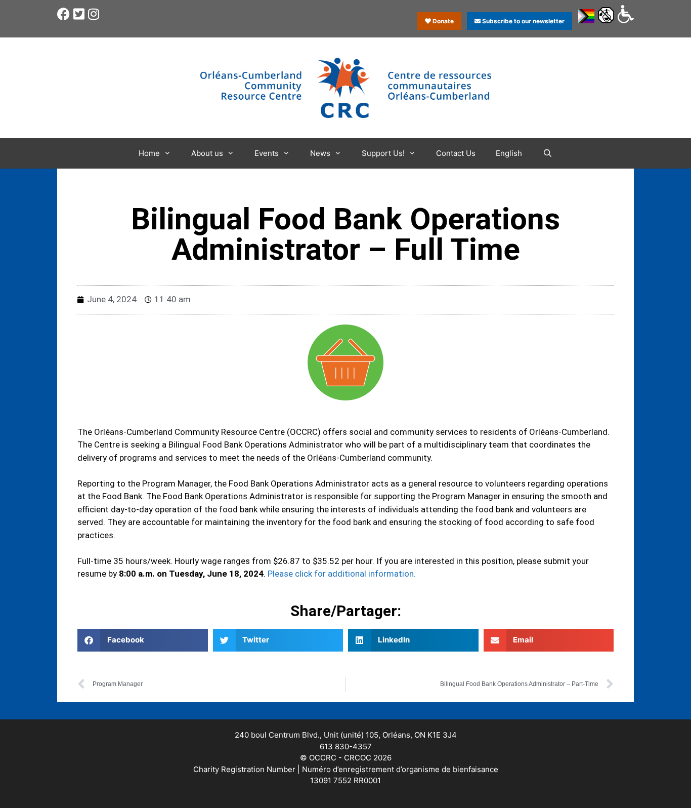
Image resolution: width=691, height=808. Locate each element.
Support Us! (383, 153)
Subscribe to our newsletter (523, 21)
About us (207, 153)
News (320, 153)
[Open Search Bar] (547, 153)
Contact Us (456, 153)
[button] (142, 640)
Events (266, 153)
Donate (442, 21)
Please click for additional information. (342, 574)
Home (149, 153)
